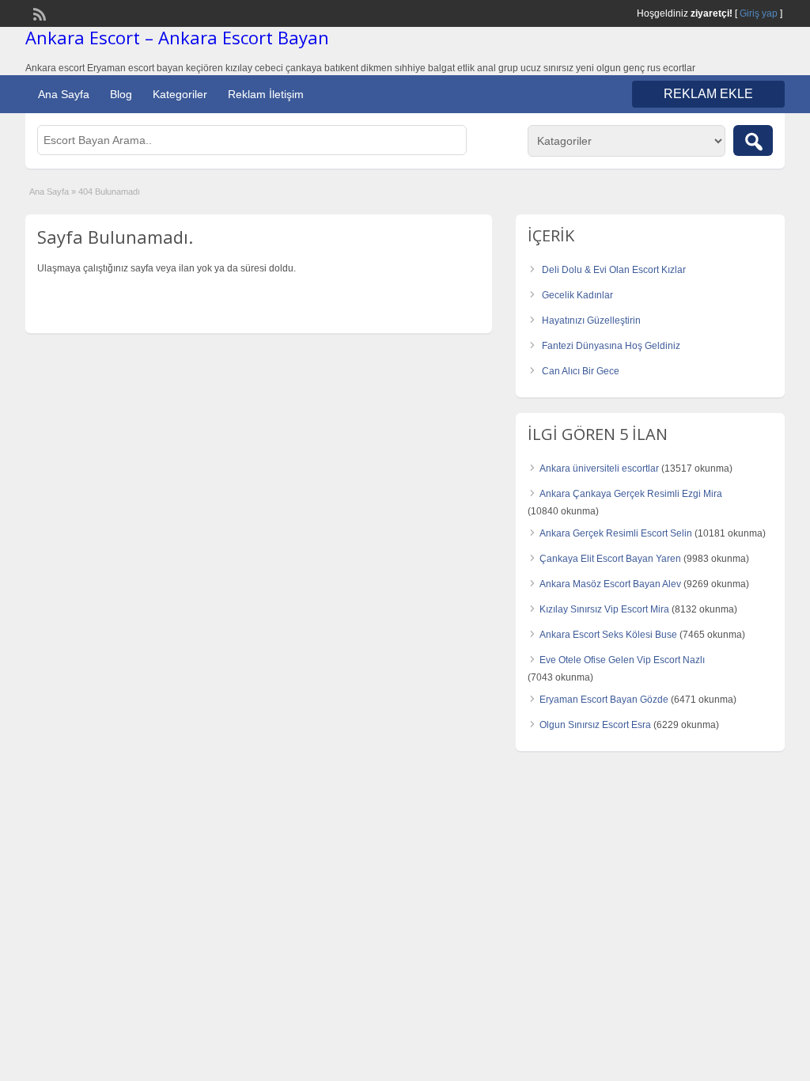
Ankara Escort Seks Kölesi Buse (608, 634)
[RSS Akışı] (38, 12)
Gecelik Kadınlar (577, 295)
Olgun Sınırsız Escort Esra (595, 724)
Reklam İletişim (266, 94)
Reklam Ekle (708, 94)
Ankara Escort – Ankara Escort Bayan (177, 37)
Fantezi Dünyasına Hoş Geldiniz (611, 345)
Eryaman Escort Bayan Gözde (603, 699)
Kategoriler (180, 94)
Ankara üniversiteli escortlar (599, 468)
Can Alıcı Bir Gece (580, 371)
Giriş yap (759, 13)
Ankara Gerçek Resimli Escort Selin (615, 533)
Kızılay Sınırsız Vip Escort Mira (604, 609)
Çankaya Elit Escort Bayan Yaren (610, 558)
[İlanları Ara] (753, 140)
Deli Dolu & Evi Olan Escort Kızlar (614, 269)
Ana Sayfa (63, 94)
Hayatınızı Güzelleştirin (591, 320)
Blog (121, 94)
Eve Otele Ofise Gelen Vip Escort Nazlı (622, 660)
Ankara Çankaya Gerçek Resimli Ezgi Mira (630, 493)
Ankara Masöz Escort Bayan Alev (610, 584)
